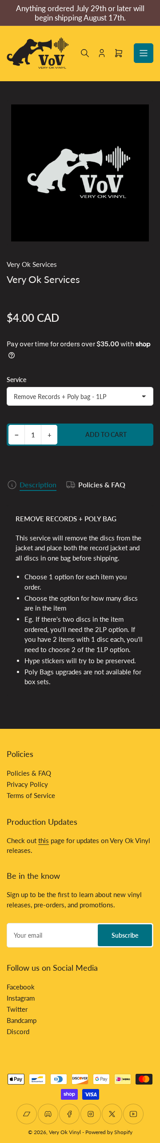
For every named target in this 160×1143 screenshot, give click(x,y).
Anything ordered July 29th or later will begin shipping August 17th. (80, 13)
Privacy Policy (27, 784)
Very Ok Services (32, 264)
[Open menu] (143, 53)
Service (16, 379)
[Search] (85, 53)
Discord (18, 1031)
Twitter (17, 1009)
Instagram (21, 998)
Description (38, 484)
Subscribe (125, 935)
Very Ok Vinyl (65, 1132)
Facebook (21, 987)
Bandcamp (21, 1020)
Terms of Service (31, 795)
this (43, 840)
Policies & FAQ (101, 484)
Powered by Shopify (108, 1132)
